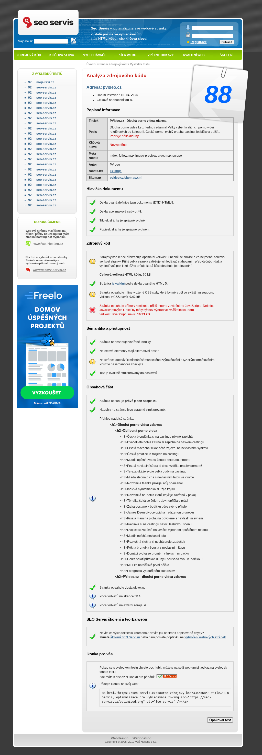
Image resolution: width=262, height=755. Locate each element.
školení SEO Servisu (125, 637)
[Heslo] (188, 36)
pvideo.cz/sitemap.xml (126, 177)
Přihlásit (227, 42)
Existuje (116, 171)
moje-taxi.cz (41, 82)
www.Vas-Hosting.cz (48, 244)
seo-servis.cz (42, 87)
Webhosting (142, 738)
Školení (226, 55)
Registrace (199, 42)
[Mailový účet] (188, 29)
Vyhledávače (94, 55)
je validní (118, 283)
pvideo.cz (112, 87)
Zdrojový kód (29, 55)
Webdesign (119, 738)
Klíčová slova (61, 55)
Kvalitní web (194, 55)
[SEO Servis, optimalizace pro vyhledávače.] (166, 677)
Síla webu (127, 55)
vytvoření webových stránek (205, 637)
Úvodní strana (95, 64)
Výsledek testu (140, 64)
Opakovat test (220, 720)
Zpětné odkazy (161, 55)
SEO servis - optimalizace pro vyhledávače (59, 10)
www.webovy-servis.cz (49, 270)
